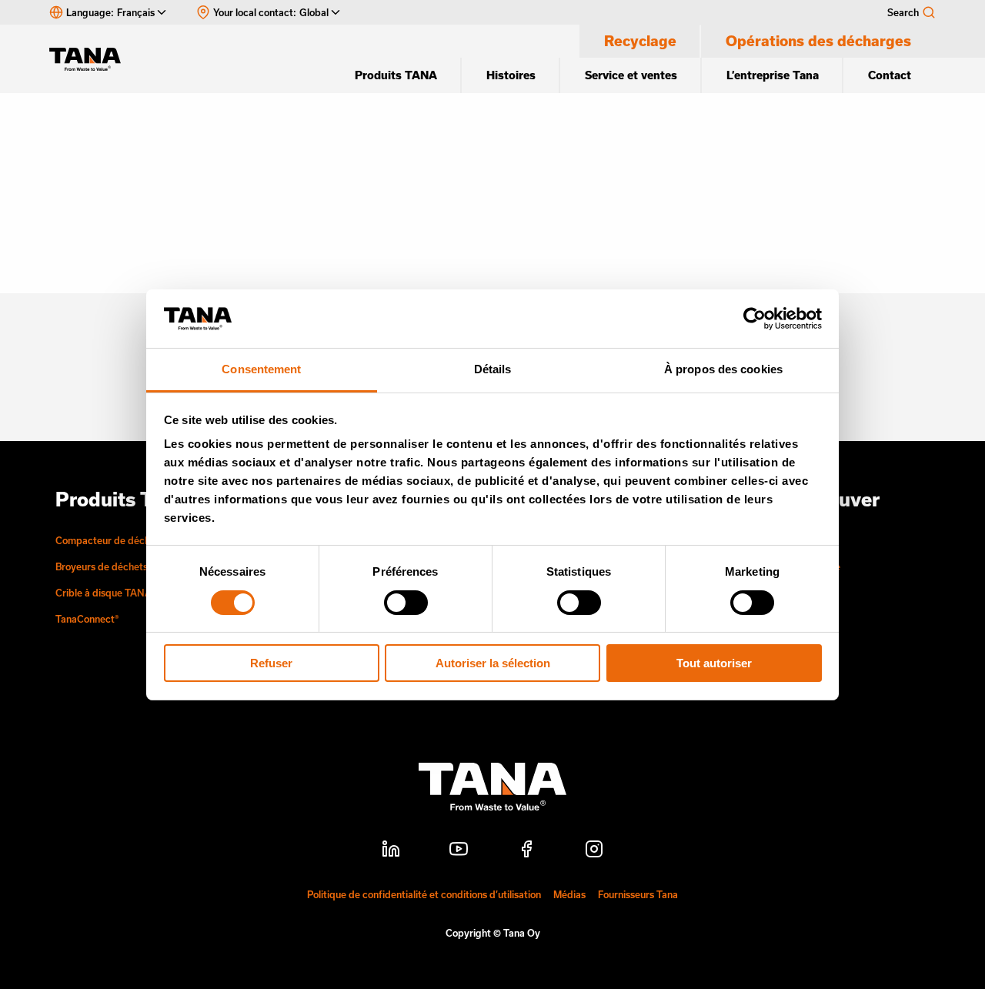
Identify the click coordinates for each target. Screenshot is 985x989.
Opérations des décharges (818, 40)
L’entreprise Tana (772, 75)
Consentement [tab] (261, 369)
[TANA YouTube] (458, 851)
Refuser (271, 663)
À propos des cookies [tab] (723, 369)
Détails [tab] (493, 369)
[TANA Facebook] (526, 851)
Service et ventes (631, 75)
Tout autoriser (714, 663)
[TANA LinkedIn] (391, 851)
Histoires (511, 75)
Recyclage (640, 40)
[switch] (406, 602)
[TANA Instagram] (594, 851)
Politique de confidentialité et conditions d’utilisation (424, 894)
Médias (569, 894)
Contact (889, 75)
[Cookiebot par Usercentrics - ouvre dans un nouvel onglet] (754, 318)
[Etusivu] (92, 59)
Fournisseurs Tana (638, 894)
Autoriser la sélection (493, 663)
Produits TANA (396, 75)
